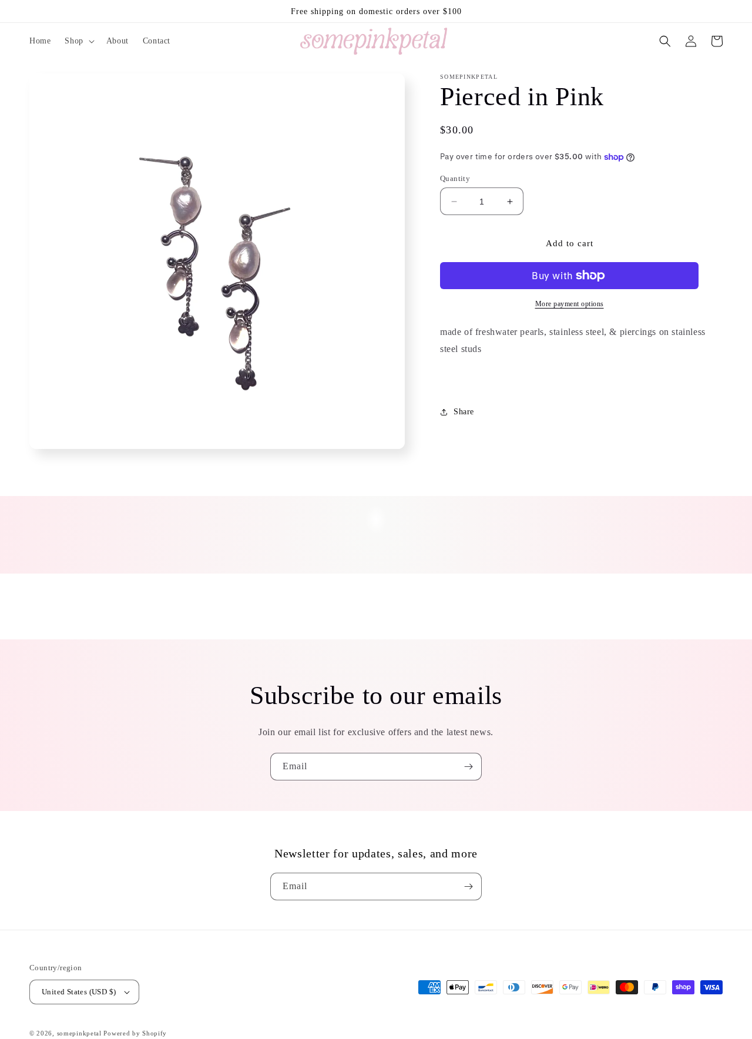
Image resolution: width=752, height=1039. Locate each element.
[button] (78, 41)
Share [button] (464, 411)
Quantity (455, 178)
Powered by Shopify (135, 1033)
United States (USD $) (79, 991)
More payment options (569, 304)
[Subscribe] (468, 766)
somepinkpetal (79, 1033)
